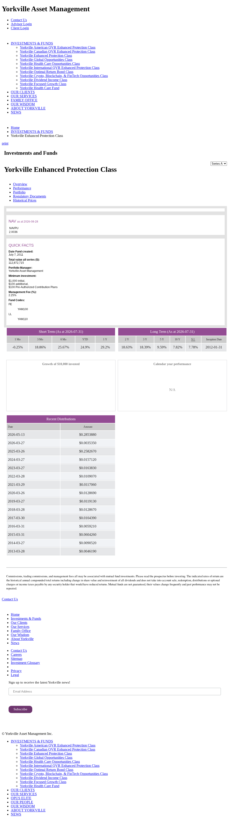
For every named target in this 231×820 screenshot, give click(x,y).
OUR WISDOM (23, 104)
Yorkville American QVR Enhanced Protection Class (57, 47)
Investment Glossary (25, 663)
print (5, 143)
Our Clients (19, 623)
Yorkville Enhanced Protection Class (46, 55)
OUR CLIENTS (23, 92)
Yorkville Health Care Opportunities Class (50, 64)
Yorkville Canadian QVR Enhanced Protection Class (57, 51)
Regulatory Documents (29, 196)
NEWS (16, 112)
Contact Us (19, 20)
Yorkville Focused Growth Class (43, 84)
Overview (20, 184)
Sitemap (16, 659)
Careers (16, 654)
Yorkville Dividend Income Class (43, 80)
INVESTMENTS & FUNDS (32, 43)
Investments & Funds (26, 618)
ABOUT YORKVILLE (28, 108)
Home (15, 127)
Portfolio (19, 192)
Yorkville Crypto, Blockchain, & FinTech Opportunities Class (64, 76)
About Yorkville (22, 639)
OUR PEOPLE (22, 802)
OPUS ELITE (21, 798)
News (15, 643)
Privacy (16, 671)
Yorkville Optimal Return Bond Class (46, 72)
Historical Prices (24, 200)
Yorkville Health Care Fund (39, 88)
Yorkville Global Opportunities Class (46, 59)
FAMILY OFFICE (24, 100)
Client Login (20, 28)
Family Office (21, 631)
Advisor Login (21, 24)
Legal (15, 675)
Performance (22, 188)
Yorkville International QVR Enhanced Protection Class (59, 68)
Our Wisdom (20, 635)
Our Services (20, 627)
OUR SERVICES (24, 96)
